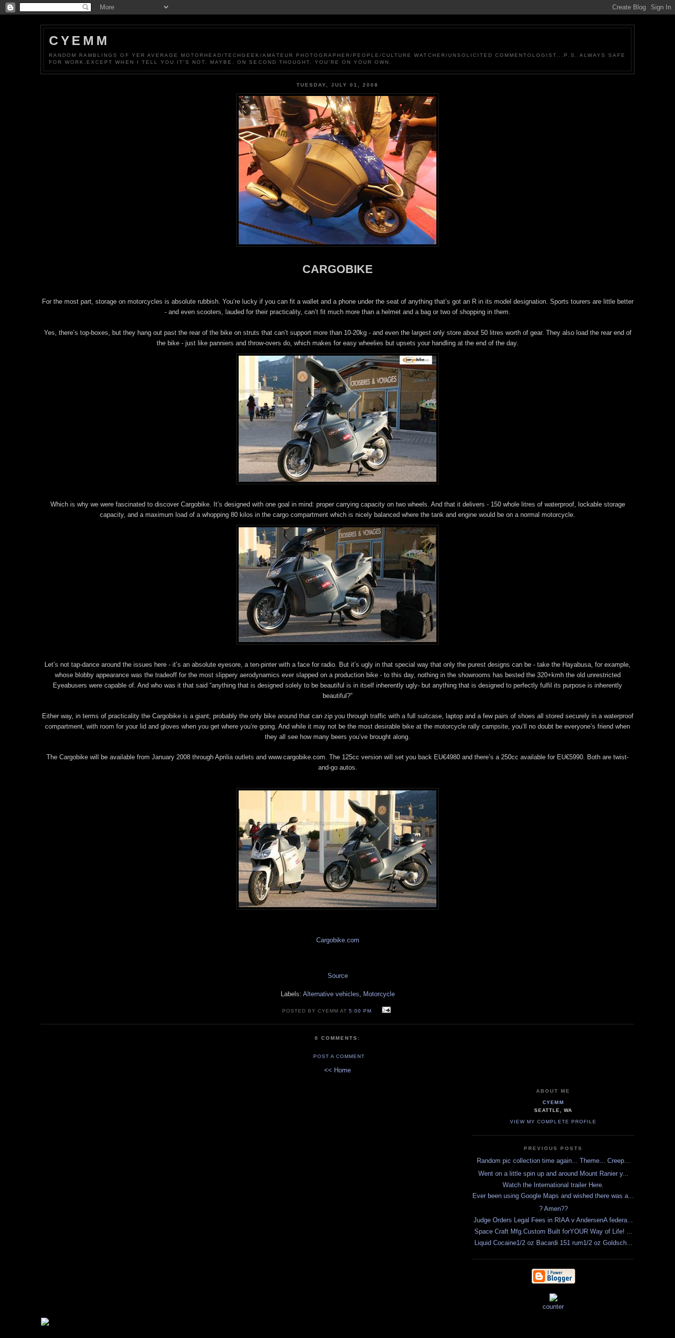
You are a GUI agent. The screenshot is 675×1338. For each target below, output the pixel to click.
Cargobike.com (337, 940)
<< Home (337, 1070)
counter (553, 1306)
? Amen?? (553, 1208)
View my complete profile (553, 1121)
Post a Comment (339, 1056)
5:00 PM (360, 1011)
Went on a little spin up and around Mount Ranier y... (553, 1173)
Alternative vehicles (331, 994)
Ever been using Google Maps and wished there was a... (553, 1196)
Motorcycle (379, 994)
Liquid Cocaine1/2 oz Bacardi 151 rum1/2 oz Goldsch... (553, 1242)
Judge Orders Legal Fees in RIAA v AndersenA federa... (553, 1220)
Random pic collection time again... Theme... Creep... (553, 1160)
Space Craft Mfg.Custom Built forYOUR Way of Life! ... (553, 1231)
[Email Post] (385, 1010)
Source (338, 975)
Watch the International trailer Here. (553, 1185)
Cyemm (79, 40)
